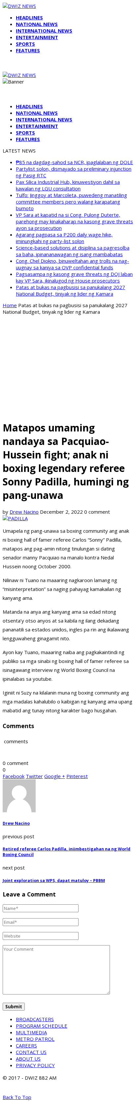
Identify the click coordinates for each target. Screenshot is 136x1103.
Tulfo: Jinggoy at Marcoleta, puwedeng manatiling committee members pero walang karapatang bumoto (71, 201)
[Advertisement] (68, 367)
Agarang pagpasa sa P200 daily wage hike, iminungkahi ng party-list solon (64, 237)
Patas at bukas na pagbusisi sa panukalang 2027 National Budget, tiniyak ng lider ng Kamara (70, 290)
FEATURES (28, 50)
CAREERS (26, 1045)
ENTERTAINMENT (37, 37)
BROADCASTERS (35, 1019)
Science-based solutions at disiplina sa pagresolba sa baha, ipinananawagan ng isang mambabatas (72, 250)
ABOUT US (28, 1058)
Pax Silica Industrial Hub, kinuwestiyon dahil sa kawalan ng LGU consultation (68, 185)
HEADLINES (29, 17)
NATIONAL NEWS (37, 24)
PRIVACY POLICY (35, 1065)
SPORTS (25, 43)
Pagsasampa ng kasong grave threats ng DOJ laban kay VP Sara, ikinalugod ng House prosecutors (74, 277)
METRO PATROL (35, 1039)
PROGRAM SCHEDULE (41, 1025)
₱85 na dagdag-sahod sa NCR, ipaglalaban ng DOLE (74, 162)
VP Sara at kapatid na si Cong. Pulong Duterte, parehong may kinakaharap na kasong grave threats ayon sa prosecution (74, 221)
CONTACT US (31, 1052)
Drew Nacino (24, 511)
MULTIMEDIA (31, 1032)
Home (10, 305)
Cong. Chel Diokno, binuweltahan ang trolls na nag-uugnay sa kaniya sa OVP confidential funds (72, 264)
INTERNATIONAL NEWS (44, 30)
